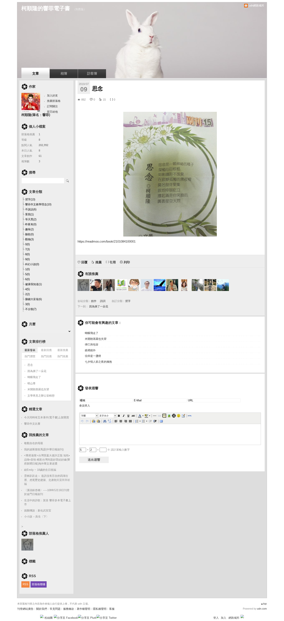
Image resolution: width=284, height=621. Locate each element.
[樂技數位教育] (121, 285)
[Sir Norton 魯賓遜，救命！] (109, 285)
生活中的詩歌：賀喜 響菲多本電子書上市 (47, 502)
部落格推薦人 (39, 533)
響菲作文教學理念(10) (38, 204)
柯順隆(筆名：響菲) (35, 115)
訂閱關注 (52, 106)
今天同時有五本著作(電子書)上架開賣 (46, 417)
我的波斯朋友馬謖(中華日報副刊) (44, 449)
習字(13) (30, 199)
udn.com (262, 608)
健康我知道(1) (33, 284)
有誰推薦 (91, 274)
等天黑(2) (30, 219)
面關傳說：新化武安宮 (37, 510)
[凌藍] (223, 285)
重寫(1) (29, 214)
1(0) (27, 269)
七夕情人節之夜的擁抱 (98, 361)
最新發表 (30, 350)
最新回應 (46, 350)
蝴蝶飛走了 (91, 333)
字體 (83, 415)
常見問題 (55, 608)
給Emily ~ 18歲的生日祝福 (40, 469)
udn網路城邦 (256, 5)
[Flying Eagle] (159, 285)
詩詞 (102, 301)
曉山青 (31, 383)
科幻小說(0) (32, 264)
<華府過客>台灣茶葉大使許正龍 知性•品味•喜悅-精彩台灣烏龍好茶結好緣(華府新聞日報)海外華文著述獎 (47, 459)
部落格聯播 (38, 584)
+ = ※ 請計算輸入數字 (108, 449)
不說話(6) (30, 209)
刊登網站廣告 (25, 608)
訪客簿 (92, 73)
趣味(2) (29, 229)
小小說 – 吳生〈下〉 (36, 516)
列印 (127, 262)
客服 (112, 608)
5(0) (27, 274)
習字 (128, 301)
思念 (30, 364)
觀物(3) (29, 239)
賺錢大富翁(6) (33, 299)
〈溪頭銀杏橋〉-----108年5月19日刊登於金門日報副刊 (46, 492)
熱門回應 (46, 356)
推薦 (98, 262)
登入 (216, 617)
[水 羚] (83, 285)
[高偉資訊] (96, 285)
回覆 (84, 262)
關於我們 (41, 608)
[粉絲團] (41, 616)
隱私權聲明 (99, 608)
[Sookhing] (210, 285)
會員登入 (84, 405)
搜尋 (67, 181)
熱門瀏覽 (30, 356)
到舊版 (79, 9)
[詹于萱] (185, 285)
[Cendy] (134, 285)
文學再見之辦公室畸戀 (40, 395)
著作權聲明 (83, 608)
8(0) (27, 254)
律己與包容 (91, 344)
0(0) (27, 244)
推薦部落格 (54, 100)
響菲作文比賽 (32, 423)
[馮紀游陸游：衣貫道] (198, 285)
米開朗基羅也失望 (95, 338)
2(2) (27, 294)
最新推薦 (62, 350)
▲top (264, 603)
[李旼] (147, 285)
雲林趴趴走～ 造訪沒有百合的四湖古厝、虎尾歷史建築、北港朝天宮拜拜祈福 (47, 479)
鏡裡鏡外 (90, 350)
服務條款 (68, 608)
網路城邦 (233, 617)
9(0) (27, 259)
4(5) (27, 289)
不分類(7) (30, 309)
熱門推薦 (62, 356)
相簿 (64, 73)
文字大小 (104, 415)
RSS (25, 584)
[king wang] (172, 285)
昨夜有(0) (30, 224)
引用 (113, 262)
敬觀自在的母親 (33, 443)
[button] (89, 415)
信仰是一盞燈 (93, 355)
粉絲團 (48, 617)
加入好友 (52, 95)
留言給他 (52, 111)
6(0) (27, 279)
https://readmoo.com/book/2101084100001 (107, 241)
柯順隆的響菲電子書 (45, 8)
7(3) (27, 249)
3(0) (27, 304)
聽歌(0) (29, 234)
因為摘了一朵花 (98, 306)
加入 (223, 617)
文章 (35, 73)
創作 (93, 301)
